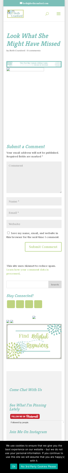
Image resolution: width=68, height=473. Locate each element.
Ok (13, 466)
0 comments (34, 50)
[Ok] (63, 457)
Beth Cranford (17, 50)
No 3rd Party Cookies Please (38, 466)
